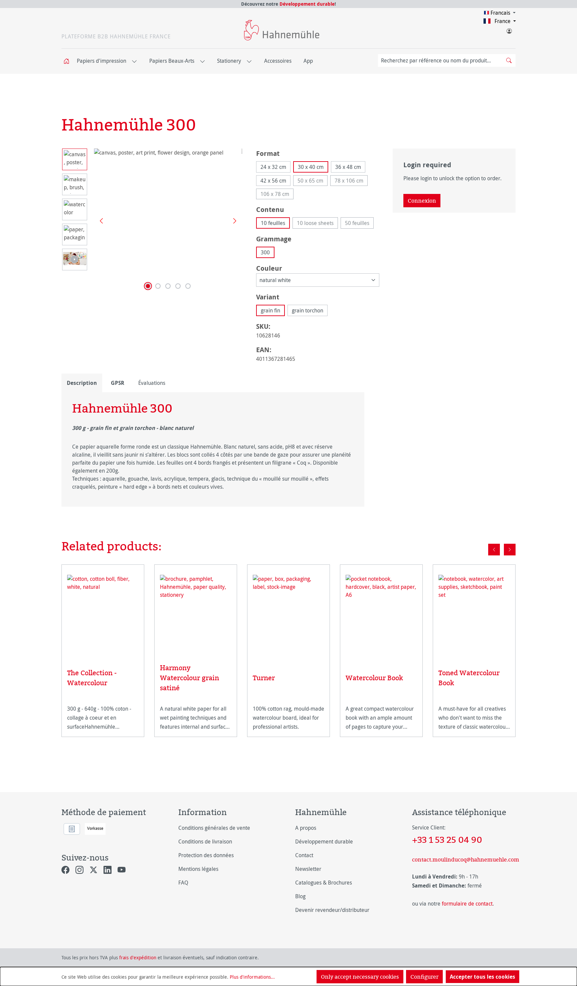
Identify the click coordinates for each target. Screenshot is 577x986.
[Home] (68, 61)
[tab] (81, 383)
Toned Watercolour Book (469, 677)
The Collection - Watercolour (92, 677)
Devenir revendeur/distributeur (332, 910)
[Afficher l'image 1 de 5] (148, 286)
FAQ (183, 882)
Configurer (424, 976)
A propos (305, 827)
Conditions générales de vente (214, 827)
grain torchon (307, 310)
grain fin (270, 310)
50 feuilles (359, 224)
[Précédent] (99, 220)
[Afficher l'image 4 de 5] (178, 286)
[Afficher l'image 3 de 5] (168, 286)
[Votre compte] (509, 29)
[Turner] (288, 615)
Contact (304, 855)
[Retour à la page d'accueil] (281, 30)
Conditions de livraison (205, 841)
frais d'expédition (137, 957)
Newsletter (308, 869)
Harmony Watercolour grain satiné (189, 677)
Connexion (422, 200)
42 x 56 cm (273, 180)
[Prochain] (232, 220)
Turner (264, 677)
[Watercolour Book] (381, 615)
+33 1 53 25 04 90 (447, 839)
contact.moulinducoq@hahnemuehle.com (464, 859)
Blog (300, 896)
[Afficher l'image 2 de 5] (158, 286)
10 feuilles (273, 223)
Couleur (269, 268)
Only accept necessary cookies (360, 976)
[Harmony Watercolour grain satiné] (195, 610)
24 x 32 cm (273, 167)
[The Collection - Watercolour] (103, 613)
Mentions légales (198, 869)
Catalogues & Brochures (323, 882)
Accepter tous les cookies (482, 976)
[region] (152, 220)
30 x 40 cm (311, 167)
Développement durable (307, 4)
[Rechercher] (509, 60)
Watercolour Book (374, 677)
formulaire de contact (467, 903)
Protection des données (206, 855)
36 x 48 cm (348, 167)
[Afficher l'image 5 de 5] (188, 286)
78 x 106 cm (351, 181)
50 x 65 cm (313, 181)
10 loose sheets (317, 224)
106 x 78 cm (277, 194)
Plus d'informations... (252, 977)
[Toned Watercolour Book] (474, 613)
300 (265, 252)
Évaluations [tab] (151, 383)
